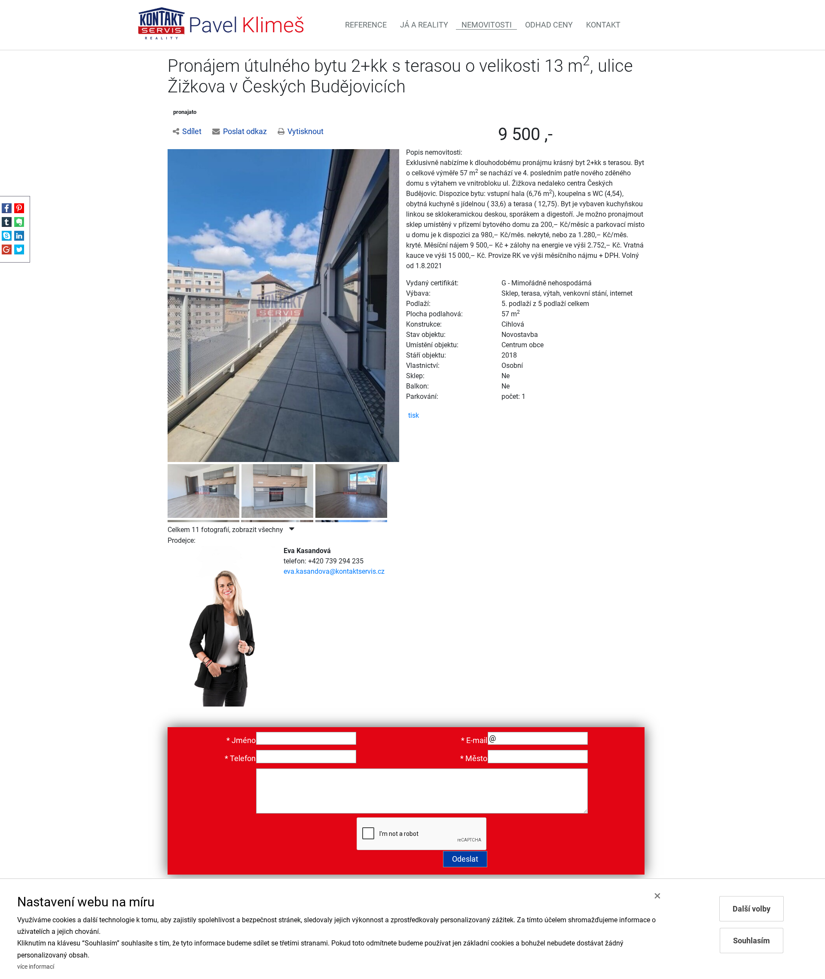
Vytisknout (305, 131)
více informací (35, 966)
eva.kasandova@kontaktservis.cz (334, 571)
